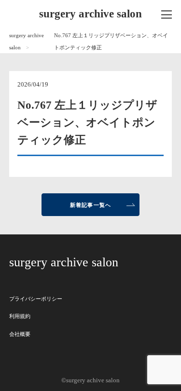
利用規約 (19, 316)
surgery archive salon (90, 14)
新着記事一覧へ (90, 205)
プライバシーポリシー (35, 299)
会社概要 (19, 334)
